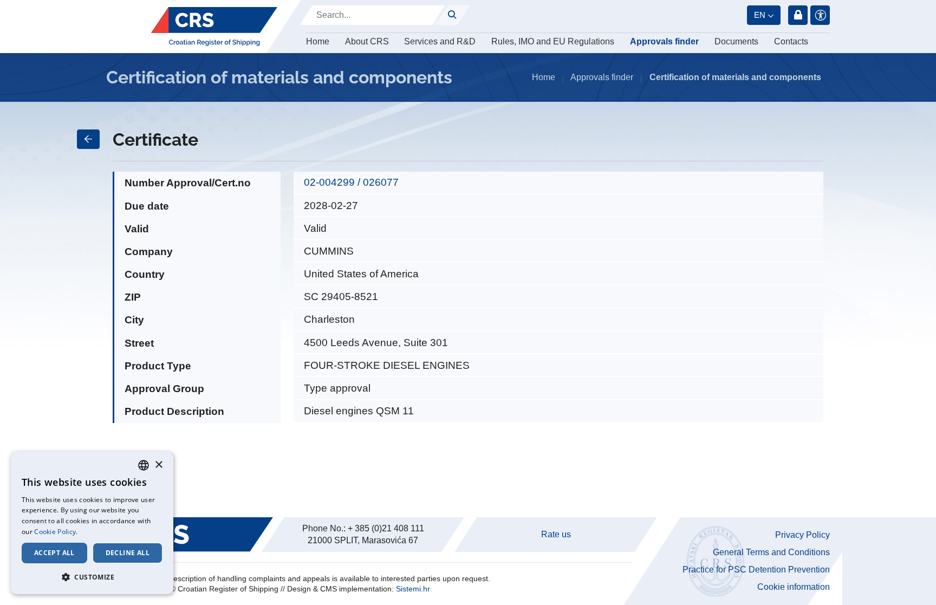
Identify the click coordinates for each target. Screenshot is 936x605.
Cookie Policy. (55, 531)
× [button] (158, 465)
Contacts (791, 41)
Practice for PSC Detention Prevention (756, 569)
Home (317, 41)
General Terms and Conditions (771, 552)
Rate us (556, 534)
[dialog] (92, 523)
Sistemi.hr (413, 588)
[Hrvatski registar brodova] (214, 26)
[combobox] (143, 465)
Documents (736, 41)
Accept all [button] (54, 552)
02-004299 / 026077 (351, 182)
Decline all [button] (128, 552)
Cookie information (793, 586)
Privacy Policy (802, 534)
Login (798, 15)
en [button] (759, 14)
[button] (92, 576)
